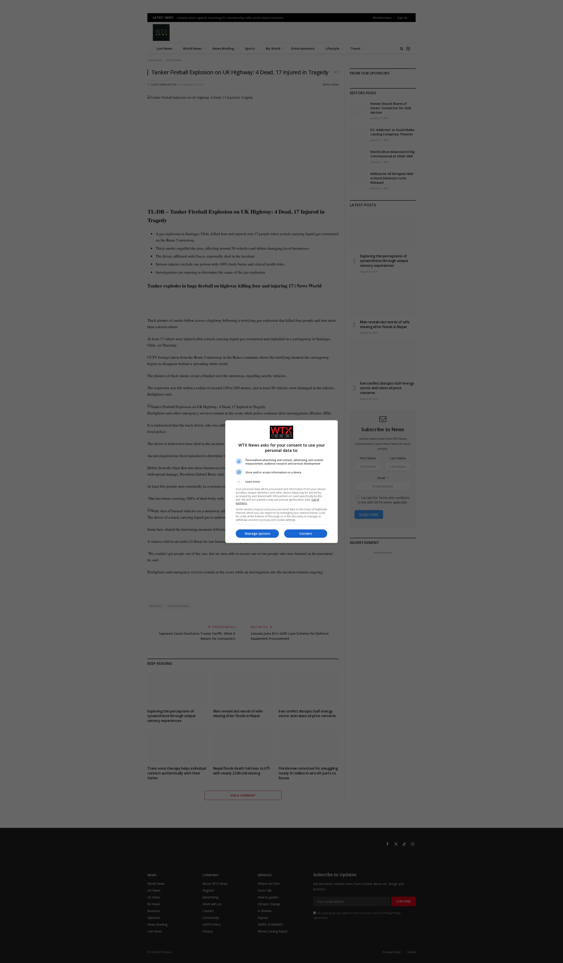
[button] (281, 482)
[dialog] (281, 481)
